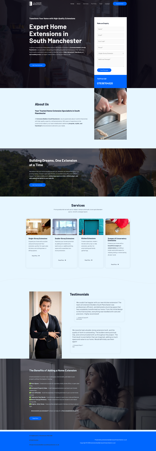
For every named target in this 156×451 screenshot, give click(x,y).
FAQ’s (100, 3)
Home (72, 3)
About (78, 3)
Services (85, 3)
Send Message (104, 70)
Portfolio (94, 3)
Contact (107, 3)
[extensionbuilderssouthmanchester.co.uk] (35, 3)
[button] (120, 3)
